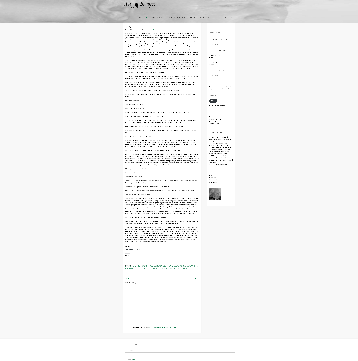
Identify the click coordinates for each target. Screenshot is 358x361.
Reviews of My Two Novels (177, 17)
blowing (128, 266)
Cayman (211, 64)
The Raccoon (130, 279)
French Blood (195, 279)
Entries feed (212, 177)
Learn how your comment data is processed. (162, 327)
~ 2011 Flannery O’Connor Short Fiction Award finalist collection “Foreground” (158, 265)
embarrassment (173, 266)
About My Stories (158, 17)
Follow (213, 101)
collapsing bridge (154, 266)
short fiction (156, 268)
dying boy (163, 266)
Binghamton (194, 265)
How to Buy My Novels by (200, 17)
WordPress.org (213, 182)
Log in (211, 175)
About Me (216, 17)
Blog (147, 17)
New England (129, 268)
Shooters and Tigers (215, 119)
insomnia (195, 266)
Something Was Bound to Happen (219, 60)
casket (134, 266)
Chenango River (142, 266)
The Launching (213, 62)
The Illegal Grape (214, 123)
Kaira (134, 359)
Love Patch (212, 121)
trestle (178, 268)
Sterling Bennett (139, 4)
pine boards (138, 268)
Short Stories (228, 17)
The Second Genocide (216, 55)
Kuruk (211, 58)
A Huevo (211, 126)
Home (140, 17)
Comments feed (214, 180)
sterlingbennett (149, 29)
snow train (165, 268)
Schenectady (147, 268)
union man (185, 268)
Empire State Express (184, 266)
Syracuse (172, 268)
